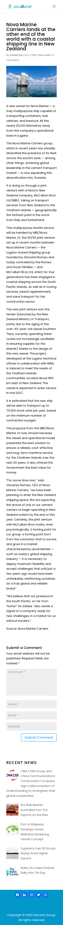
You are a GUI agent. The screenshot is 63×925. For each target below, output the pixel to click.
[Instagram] (31, 894)
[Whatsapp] (45, 894)
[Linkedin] (24, 894)
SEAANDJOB (16, 55)
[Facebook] (17, 894)
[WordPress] (38, 894)
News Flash (44, 55)
